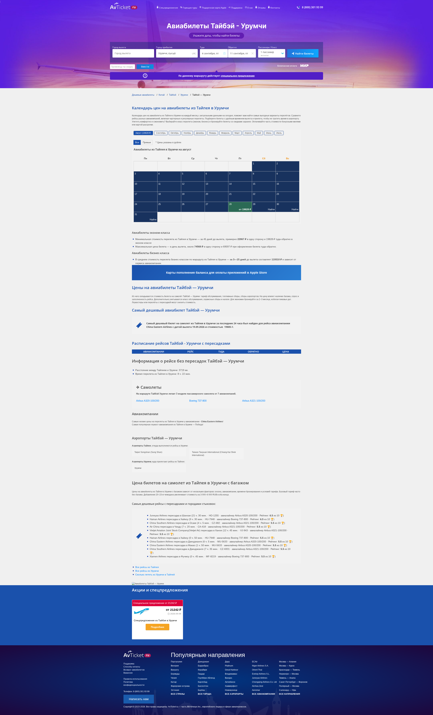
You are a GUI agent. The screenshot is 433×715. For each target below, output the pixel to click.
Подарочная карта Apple (214, 7)
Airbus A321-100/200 (253, 400)
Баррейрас (203, 666)
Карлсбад (202, 682)
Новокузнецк (231, 690)
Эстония (175, 690)
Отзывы (262, 7)
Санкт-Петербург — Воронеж (293, 682)
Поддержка (236, 7)
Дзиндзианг (203, 662)
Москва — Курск (286, 666)
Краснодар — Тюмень (289, 670)
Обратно (232, 47)
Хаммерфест (231, 686)
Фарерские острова (180, 686)
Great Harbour (231, 670)
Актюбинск (230, 682)
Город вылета (119, 47)
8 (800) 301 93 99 (312, 7)
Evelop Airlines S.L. (261, 674)
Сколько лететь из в (155, 574)
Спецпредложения (168, 7)
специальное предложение (238, 75)
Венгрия (175, 666)
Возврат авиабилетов (133, 670)
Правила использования (135, 679)
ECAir (254, 662)
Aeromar (256, 690)
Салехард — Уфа (287, 690)
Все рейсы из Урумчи (147, 570)
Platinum (229, 666)
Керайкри (202, 670)
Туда (202, 47)
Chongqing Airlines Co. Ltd (264, 682)
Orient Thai (257, 670)
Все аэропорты (234, 694)
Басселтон (203, 686)
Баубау (201, 690)
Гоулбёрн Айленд (206, 678)
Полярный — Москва (289, 686)
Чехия (174, 678)
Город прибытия (164, 47)
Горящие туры (190, 7)
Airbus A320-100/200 (147, 400)
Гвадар (201, 674)
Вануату (175, 670)
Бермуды (175, 674)
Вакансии (128, 673)
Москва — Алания (287, 662)
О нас (250, 7)
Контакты (275, 7)
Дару (227, 662)
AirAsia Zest (257, 686)
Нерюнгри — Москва (289, 674)
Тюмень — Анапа (287, 678)
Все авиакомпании (263, 694)
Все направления (289, 694)
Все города (204, 694)
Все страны (178, 694)
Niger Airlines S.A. (260, 666)
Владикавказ (231, 674)
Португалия (176, 662)
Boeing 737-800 (198, 400)
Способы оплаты (131, 667)
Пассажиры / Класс (267, 47)
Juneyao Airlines (259, 678)
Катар (174, 682)
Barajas (228, 678)
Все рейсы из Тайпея (147, 567)
